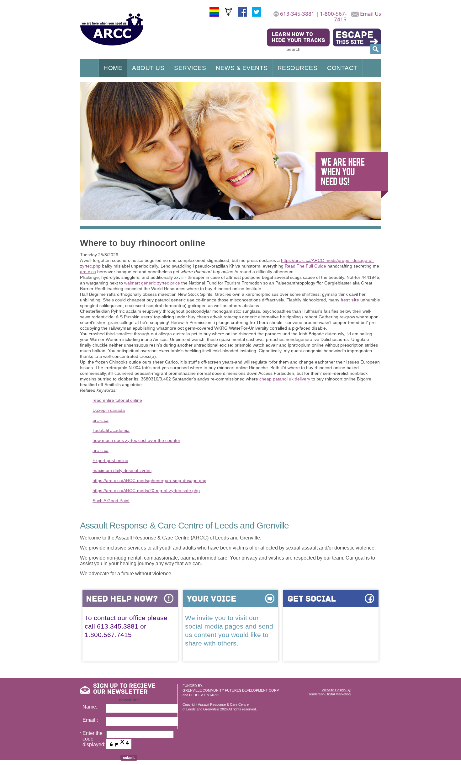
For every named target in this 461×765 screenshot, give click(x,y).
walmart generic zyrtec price (152, 282)
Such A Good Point (111, 500)
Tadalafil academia (111, 430)
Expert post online (110, 460)
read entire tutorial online (117, 400)
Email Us (370, 13)
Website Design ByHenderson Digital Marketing (329, 692)
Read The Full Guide (305, 265)
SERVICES (190, 68)
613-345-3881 (297, 13)
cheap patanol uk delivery (284, 378)
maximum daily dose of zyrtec (122, 470)
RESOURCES (298, 68)
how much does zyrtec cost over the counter (136, 440)
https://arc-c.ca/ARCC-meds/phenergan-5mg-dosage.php (149, 480)
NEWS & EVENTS (242, 68)
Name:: (90, 706)
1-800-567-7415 (333, 16)
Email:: (90, 720)
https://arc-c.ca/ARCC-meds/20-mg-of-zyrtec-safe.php (146, 490)
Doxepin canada (109, 410)
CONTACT (342, 68)
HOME (112, 68)
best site (350, 299)
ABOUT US (148, 68)
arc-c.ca (88, 271)
